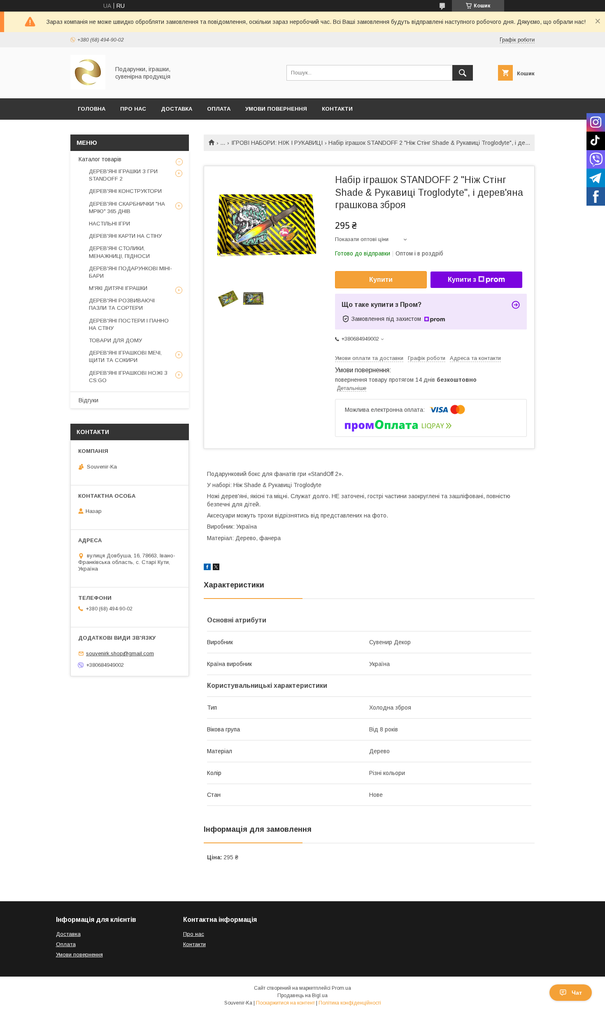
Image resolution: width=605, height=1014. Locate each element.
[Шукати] (462, 73)
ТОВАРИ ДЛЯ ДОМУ (115, 340)
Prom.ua (341, 988)
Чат (577, 992)
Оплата (218, 109)
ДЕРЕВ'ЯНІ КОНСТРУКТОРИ (125, 191)
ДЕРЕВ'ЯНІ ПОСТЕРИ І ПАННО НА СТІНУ (129, 324)
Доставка (176, 109)
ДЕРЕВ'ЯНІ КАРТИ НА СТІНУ (125, 236)
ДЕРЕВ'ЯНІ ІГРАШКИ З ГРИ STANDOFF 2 (123, 175)
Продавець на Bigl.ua (302, 995)
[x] (216, 568)
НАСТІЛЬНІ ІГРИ (109, 223)
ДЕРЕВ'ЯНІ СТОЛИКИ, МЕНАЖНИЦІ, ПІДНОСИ (119, 252)
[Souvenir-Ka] (87, 87)
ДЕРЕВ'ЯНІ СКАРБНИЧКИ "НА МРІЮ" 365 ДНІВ (127, 207)
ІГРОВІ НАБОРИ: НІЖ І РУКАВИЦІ (277, 142)
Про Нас (133, 109)
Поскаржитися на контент (285, 1003)
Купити (381, 279)
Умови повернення (276, 109)
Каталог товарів (100, 159)
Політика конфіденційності (350, 1003)
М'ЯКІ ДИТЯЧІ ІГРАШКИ (118, 288)
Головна (91, 109)
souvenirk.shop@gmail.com (120, 653)
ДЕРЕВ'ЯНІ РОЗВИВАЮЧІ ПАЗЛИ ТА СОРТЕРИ (122, 304)
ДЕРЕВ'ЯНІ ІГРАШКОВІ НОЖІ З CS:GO (128, 376)
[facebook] (207, 568)
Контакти (337, 109)
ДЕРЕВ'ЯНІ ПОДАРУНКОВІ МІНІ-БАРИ (130, 272)
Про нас (193, 934)
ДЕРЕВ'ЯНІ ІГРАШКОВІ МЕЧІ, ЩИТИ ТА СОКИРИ (125, 356)
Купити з (462, 279)
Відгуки (88, 400)
